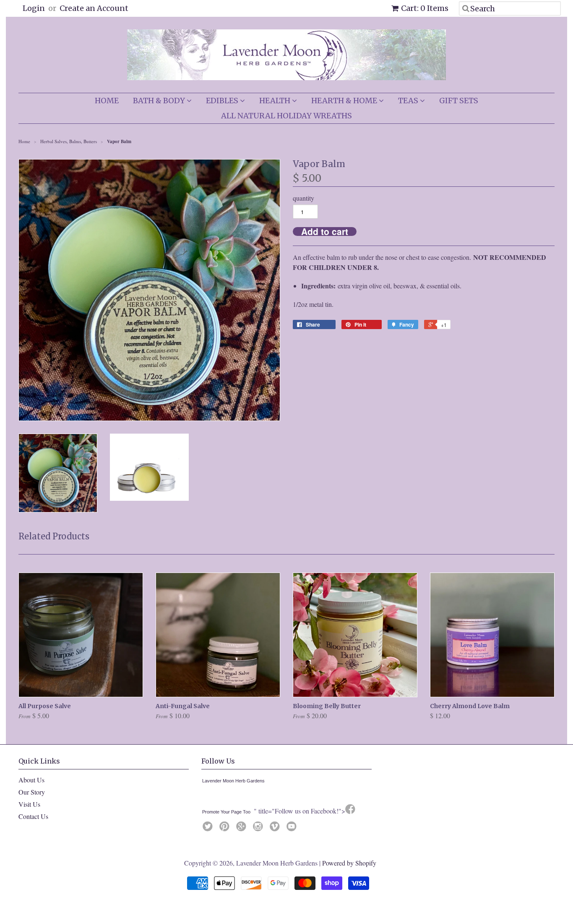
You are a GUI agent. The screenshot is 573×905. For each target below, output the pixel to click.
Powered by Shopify (349, 862)
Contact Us (33, 816)
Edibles (223, 100)
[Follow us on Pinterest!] (225, 828)
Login (34, 8)
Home (107, 100)
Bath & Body (160, 100)
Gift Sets (458, 100)
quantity (303, 198)
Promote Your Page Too (226, 811)
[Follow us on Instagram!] (259, 828)
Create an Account (94, 8)
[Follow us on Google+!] (242, 828)
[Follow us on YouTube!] (292, 828)
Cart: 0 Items (424, 8)
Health (275, 100)
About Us (31, 779)
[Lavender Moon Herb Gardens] (204, 796)
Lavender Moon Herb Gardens (233, 780)
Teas (409, 100)
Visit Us (29, 804)
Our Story (31, 791)
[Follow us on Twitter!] (209, 828)
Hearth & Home (345, 100)
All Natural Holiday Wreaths (286, 115)
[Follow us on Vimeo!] (276, 828)
